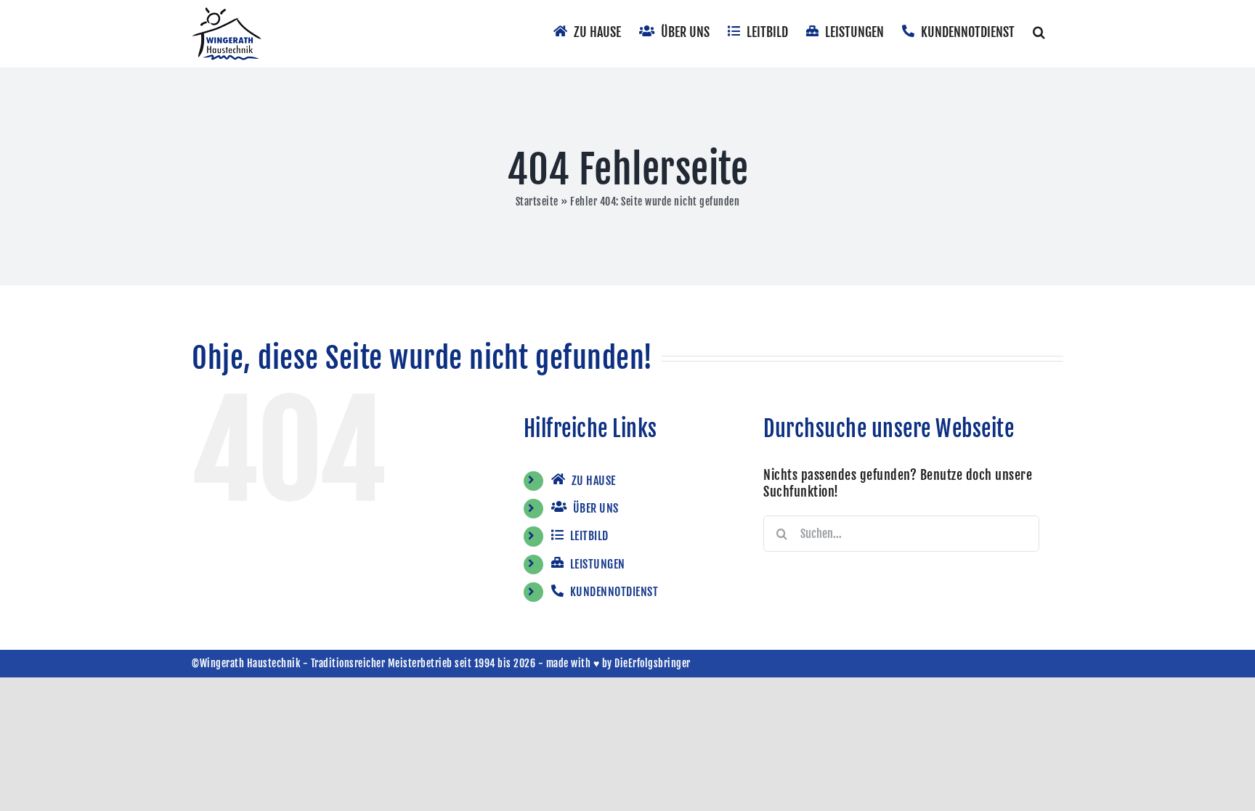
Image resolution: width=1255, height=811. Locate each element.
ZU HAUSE (592, 480)
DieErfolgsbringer (652, 663)
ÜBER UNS (594, 508)
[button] (1039, 30)
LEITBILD (588, 536)
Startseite (537, 201)
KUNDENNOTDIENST (612, 591)
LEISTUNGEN (596, 564)
